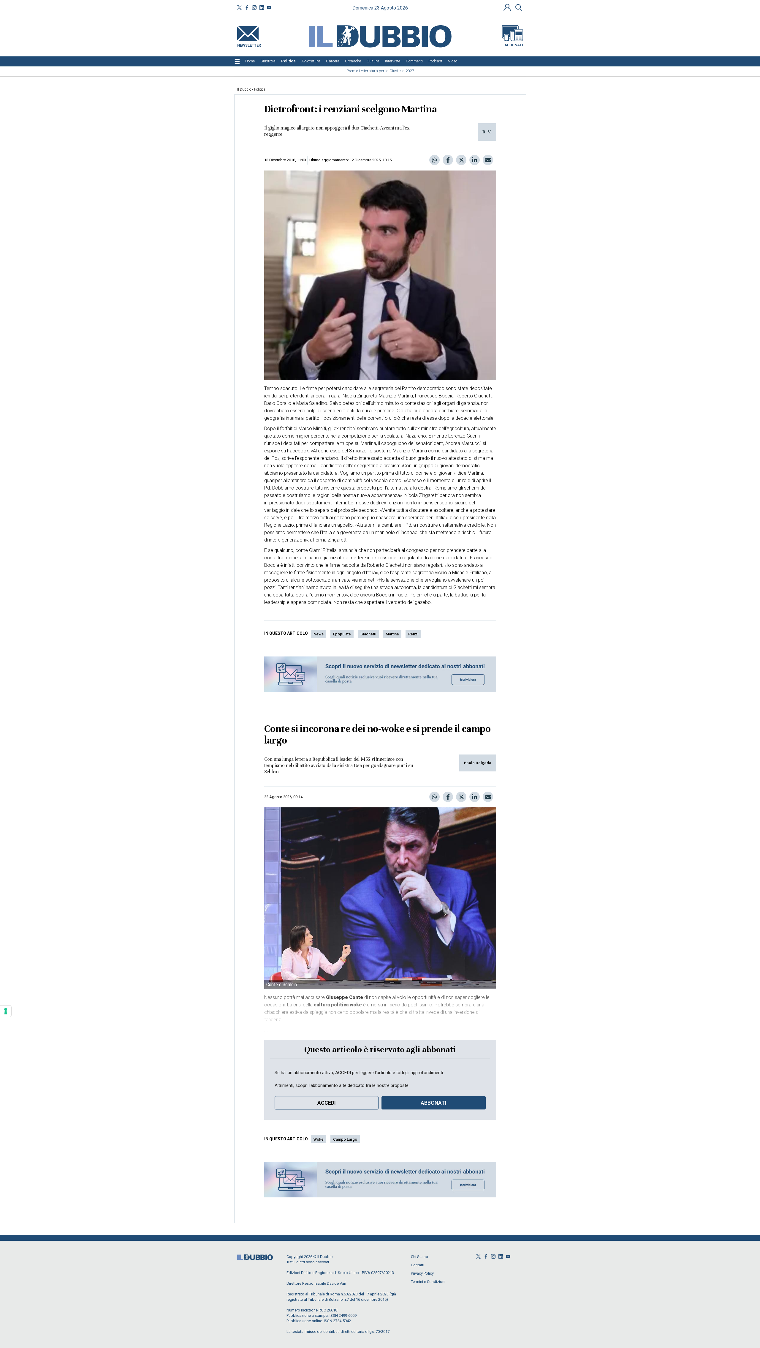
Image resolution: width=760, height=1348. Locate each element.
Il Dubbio (244, 89)
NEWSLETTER (249, 44)
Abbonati (513, 45)
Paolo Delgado (477, 762)
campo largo (345, 1139)
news (319, 634)
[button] (508, 7)
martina (392, 634)
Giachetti (368, 634)
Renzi (413, 634)
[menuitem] (250, 61)
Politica (259, 89)
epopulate (342, 634)
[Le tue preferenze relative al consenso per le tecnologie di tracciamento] (5, 1011)
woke (319, 1139)
